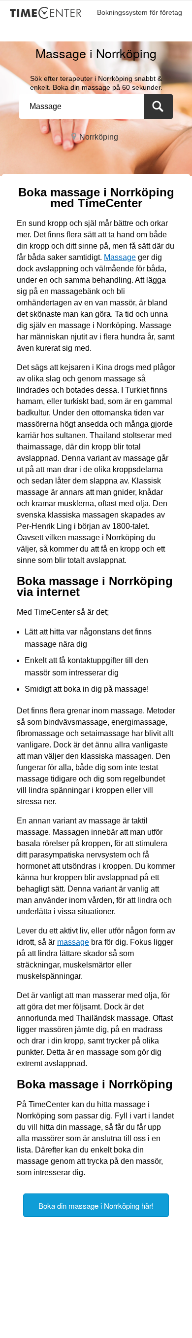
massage (73, 942)
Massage (120, 257)
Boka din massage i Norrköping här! (96, 1205)
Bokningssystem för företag (139, 12)
